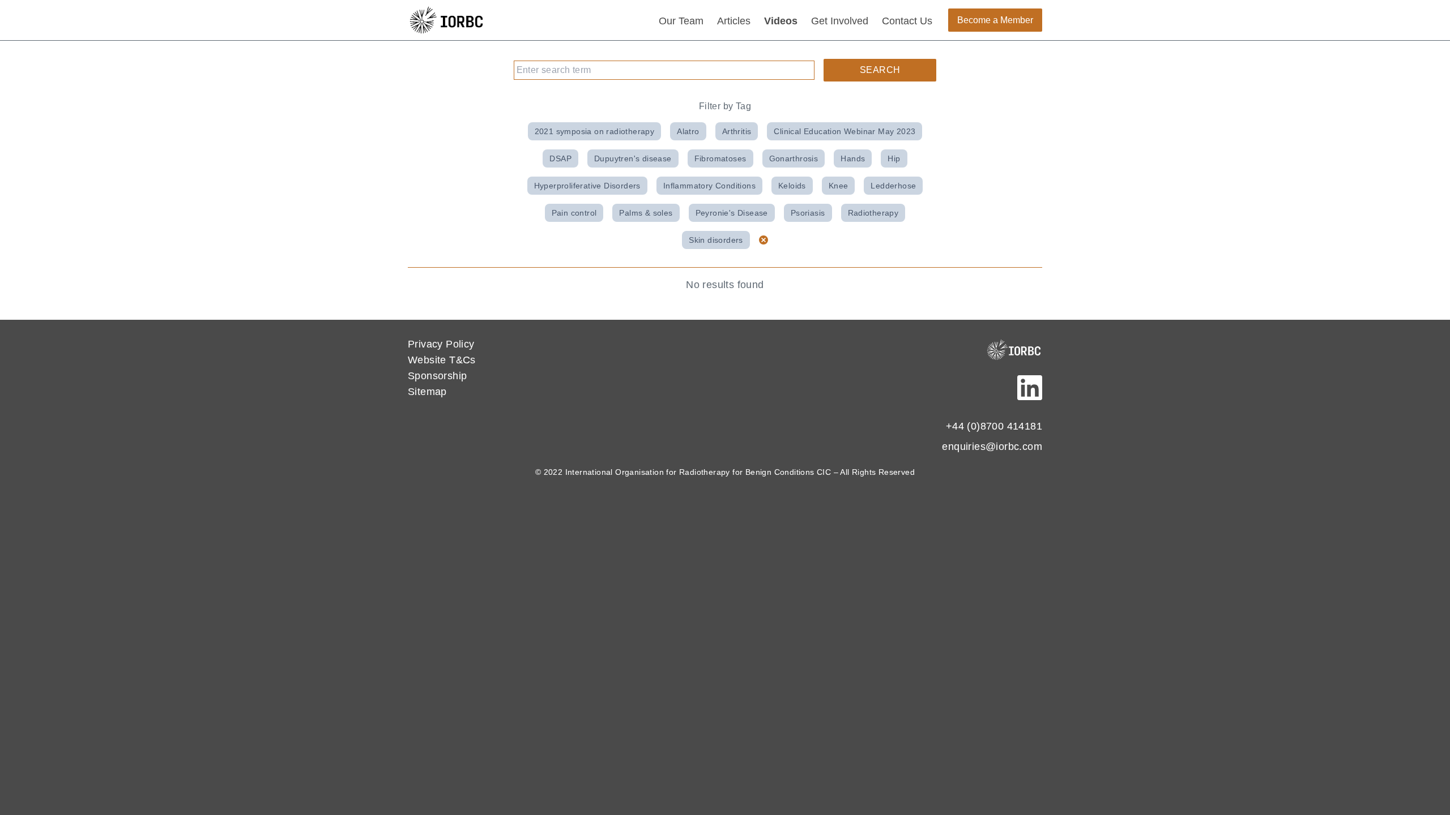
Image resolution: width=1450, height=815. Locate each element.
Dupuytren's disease (633, 158)
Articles (733, 21)
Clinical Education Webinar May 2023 (844, 131)
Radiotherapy (873, 212)
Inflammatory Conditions (709, 185)
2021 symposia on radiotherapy (595, 131)
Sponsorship (437, 375)
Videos (781, 21)
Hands (853, 158)
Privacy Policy (441, 344)
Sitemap (427, 391)
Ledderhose (893, 185)
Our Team (681, 21)
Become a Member (995, 20)
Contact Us (907, 21)
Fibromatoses (720, 158)
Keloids (792, 185)
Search (880, 70)
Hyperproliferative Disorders (587, 185)
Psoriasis (808, 212)
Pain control (574, 212)
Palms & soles (645, 212)
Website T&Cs (442, 360)
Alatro (688, 131)
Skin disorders (716, 239)
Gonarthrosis (793, 158)
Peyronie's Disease (732, 212)
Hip (894, 158)
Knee (838, 185)
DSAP (560, 158)
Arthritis (737, 131)
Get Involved (839, 21)
